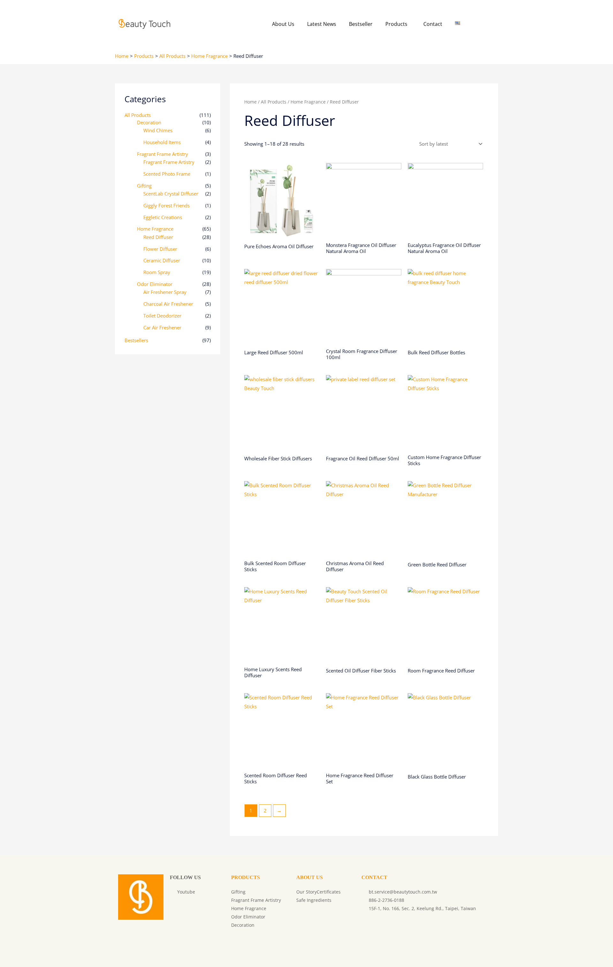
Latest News (321, 23)
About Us (283, 23)
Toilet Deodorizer (162, 315)
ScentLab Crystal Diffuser (170, 193)
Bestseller (361, 23)
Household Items (162, 142)
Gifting (144, 185)
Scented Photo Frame (166, 174)
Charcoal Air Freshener (168, 304)
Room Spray (156, 272)
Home (250, 102)
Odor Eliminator (154, 284)
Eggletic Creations (162, 217)
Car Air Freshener (162, 327)
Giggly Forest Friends (166, 205)
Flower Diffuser (160, 249)
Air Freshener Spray (164, 292)
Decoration (149, 122)
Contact (432, 23)
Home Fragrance (155, 229)
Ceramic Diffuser (161, 260)
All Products (138, 115)
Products (396, 23)
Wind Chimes (157, 130)
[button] (398, 24)
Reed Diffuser (158, 237)
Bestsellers (136, 340)
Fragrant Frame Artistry (162, 154)
